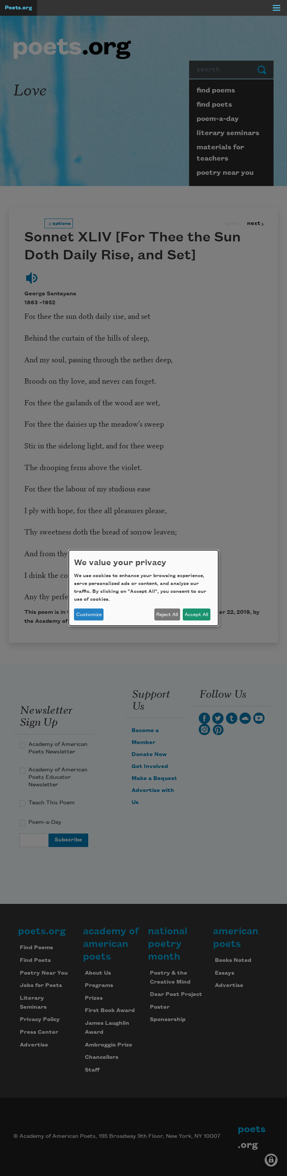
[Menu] (276, 8)
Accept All (196, 614)
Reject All (167, 614)
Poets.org (18, 8)
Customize (89, 614)
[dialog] (143, 588)
